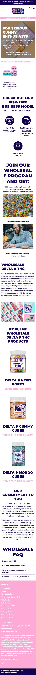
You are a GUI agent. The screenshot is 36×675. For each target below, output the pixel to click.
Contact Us (5, 588)
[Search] (30, 8)
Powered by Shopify (9, 673)
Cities (3, 591)
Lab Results (6, 603)
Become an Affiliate (9, 606)
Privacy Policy (7, 612)
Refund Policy (6, 609)
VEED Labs (19, 671)
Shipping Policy (7, 615)
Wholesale (5, 600)
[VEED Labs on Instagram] (3, 664)
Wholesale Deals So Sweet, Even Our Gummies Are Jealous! (18, 53)
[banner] (18, 2)
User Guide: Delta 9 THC (10, 597)
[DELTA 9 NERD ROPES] (18, 375)
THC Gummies (7, 594)
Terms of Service (8, 618)
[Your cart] (33, 8)
